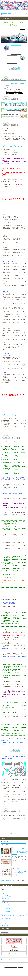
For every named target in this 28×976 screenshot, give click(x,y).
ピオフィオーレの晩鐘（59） (8, 896)
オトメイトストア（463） (7, 908)
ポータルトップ (4, 13)
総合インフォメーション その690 (8, 880)
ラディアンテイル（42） (7, 911)
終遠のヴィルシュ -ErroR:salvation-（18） (10, 904)
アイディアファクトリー (11, 967)
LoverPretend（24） (6, 920)
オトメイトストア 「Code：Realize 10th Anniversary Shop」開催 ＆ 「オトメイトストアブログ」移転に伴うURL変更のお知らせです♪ (19, 851)
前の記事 (17, 833)
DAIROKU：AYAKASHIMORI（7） (9, 909)
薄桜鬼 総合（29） (5, 895)
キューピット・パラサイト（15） (8, 918)
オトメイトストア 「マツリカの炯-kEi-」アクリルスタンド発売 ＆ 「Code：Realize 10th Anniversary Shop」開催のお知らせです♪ (19, 872)
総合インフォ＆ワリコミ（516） (8, 891)
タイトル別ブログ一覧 (6, 923)
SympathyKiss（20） (6, 898)
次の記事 (11, 833)
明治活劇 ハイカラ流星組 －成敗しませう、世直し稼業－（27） (13, 916)
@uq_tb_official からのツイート (7, 959)
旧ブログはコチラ (5, 925)
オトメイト (20, 967)
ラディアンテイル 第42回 (18, 859)
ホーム (9, 13)
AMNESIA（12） (5, 902)
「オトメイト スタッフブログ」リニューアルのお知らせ (13, 843)
